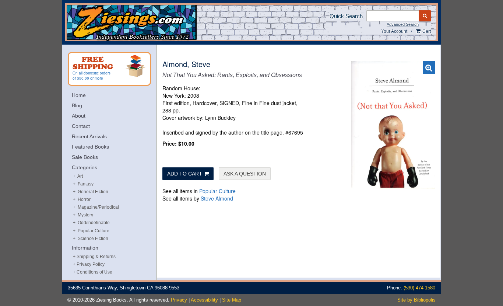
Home (79, 95)
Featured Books (90, 147)
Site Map (231, 300)
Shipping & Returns (96, 256)
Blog (77, 105)
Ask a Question (245, 174)
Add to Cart (184, 174)
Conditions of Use (94, 272)
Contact (81, 126)
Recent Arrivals (89, 136)
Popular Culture (217, 191)
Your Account (394, 31)
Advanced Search (403, 24)
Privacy (179, 300)
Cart (426, 31)
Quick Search (346, 16)
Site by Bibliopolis (416, 300)
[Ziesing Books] (156, 23)
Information (85, 248)
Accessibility (204, 300)
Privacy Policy (91, 264)
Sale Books (85, 157)
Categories (84, 167)
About (78, 116)
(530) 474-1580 (419, 288)
